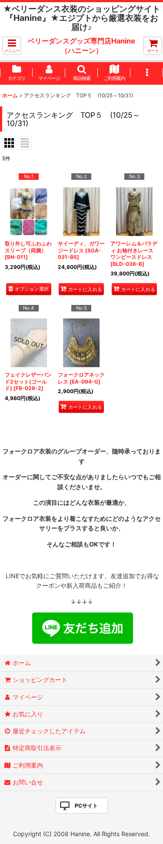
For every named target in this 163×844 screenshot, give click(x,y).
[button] (11, 45)
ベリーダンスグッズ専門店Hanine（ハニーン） (81, 45)
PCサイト (86, 805)
